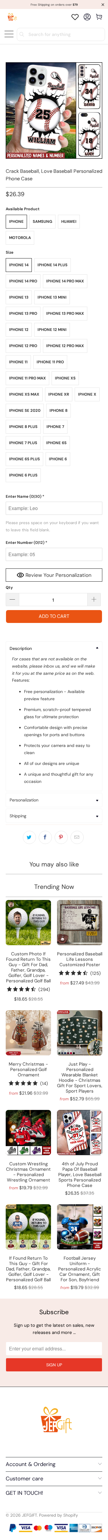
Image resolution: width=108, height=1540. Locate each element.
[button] (54, 496)
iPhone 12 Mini (52, 329)
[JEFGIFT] (11, 17)
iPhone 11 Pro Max (27, 378)
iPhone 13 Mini (52, 297)
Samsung (42, 221)
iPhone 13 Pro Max (65, 313)
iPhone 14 (18, 264)
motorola (20, 237)
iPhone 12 (18, 329)
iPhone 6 (58, 459)
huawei (68, 221)
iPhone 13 (18, 297)
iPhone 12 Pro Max (65, 345)
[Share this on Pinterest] (61, 837)
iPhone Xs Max (24, 394)
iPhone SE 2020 (24, 410)
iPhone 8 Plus (23, 426)
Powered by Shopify (58, 1515)
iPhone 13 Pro (23, 313)
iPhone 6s (56, 442)
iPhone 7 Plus (23, 442)
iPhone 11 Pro (50, 361)
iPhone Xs (65, 378)
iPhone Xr (58, 394)
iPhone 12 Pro (23, 345)
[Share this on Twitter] (29, 837)
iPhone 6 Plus (23, 475)
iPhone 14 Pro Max (65, 281)
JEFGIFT (29, 1515)
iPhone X (87, 394)
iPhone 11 (18, 361)
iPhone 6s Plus (24, 459)
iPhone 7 (55, 426)
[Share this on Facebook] (45, 837)
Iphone (16, 221)
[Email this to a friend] (77, 837)
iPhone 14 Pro (23, 281)
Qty (9, 587)
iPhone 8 (59, 410)
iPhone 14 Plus (53, 264)
